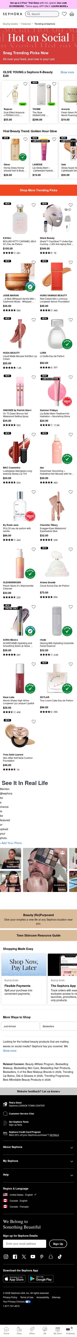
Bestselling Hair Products (55, 1068)
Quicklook (9, 94)
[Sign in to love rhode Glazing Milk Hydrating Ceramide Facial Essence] (70, 606)
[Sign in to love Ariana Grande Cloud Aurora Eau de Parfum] (70, 549)
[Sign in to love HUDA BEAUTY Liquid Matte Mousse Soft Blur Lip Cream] (33, 320)
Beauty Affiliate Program (39, 1064)
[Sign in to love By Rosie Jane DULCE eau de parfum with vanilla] (33, 492)
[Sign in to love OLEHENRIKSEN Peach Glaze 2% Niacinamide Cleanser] (33, 549)
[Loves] (64, 14)
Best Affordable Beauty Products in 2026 (27, 1079)
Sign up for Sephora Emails (20, 1235)
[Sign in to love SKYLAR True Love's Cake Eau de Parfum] (70, 664)
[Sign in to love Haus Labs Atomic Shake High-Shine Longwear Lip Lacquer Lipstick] (33, 664)
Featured (26, 23)
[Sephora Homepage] (12, 14)
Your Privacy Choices (14, 1301)
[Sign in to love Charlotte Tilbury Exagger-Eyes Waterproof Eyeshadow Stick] (70, 492)
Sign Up (58, 1244)
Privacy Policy (10, 1297)
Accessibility (42, 1297)
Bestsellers (9, 1072)
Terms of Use (26, 1297)
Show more (67, 72)
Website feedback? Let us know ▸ (38, 1091)
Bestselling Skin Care (26, 1068)
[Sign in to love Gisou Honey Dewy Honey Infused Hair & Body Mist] (25, 139)
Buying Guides (10, 23)
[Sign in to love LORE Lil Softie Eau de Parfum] (70, 320)
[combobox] (42, 14)
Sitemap (56, 1297)
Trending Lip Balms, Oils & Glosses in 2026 (38, 1074)
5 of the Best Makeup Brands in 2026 (39, 1072)
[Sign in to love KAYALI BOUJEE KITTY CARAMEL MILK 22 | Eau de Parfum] (33, 205)
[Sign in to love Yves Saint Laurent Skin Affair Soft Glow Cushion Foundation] (33, 721)
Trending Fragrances (56, 1076)
